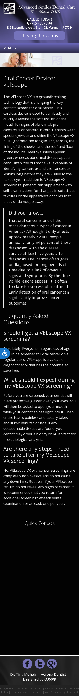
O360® (50, 679)
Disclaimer (36, 692)
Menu (8, 48)
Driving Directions (39, 35)
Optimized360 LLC (31, 688)
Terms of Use (19, 692)
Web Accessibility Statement (61, 692)
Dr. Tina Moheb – (24, 674)
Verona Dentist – (55, 674)
